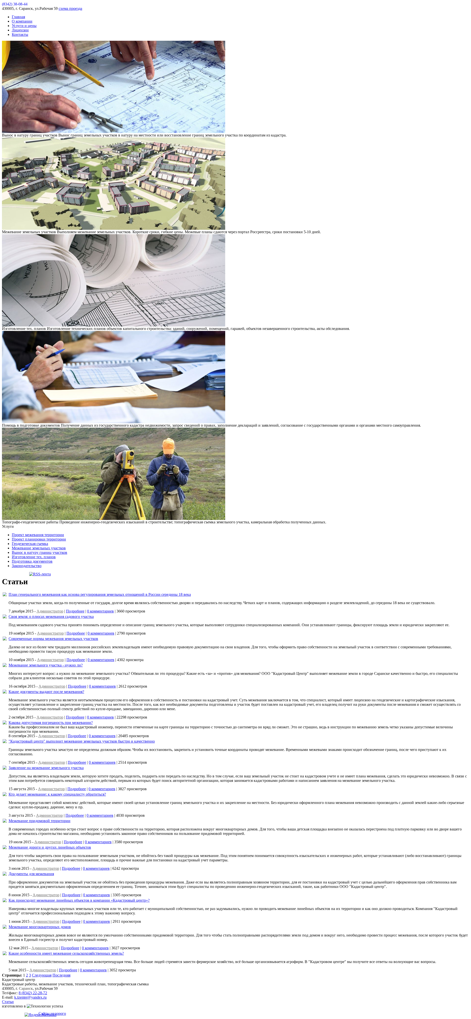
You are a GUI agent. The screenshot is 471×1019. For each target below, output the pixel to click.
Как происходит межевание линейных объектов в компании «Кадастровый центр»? (79, 900)
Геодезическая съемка (30, 544)
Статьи (8, 1002)
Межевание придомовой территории (39, 821)
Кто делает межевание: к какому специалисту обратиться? (57, 794)
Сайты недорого (52, 1013)
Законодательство (26, 566)
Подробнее (75, 611)
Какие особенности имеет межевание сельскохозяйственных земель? (66, 953)
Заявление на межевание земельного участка (46, 768)
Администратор (50, 611)
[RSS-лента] (40, 574)
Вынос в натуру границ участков (39, 552)
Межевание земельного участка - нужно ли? (46, 665)
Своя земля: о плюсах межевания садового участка (51, 616)
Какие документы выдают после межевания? (46, 692)
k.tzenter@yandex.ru (30, 997)
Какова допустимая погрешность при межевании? (51, 722)
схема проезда (70, 8)
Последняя (61, 975)
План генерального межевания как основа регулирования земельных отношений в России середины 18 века (100, 594)
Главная (18, 17)
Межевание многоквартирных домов (40, 927)
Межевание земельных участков (39, 548)
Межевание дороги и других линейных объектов (50, 847)
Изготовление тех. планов (34, 557)
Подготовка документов (32, 561)
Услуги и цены (24, 26)
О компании (22, 21)
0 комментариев (100, 611)
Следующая (42, 975)
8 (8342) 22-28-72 (33, 993)
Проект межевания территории (38, 535)
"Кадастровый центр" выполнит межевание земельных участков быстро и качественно (82, 741)
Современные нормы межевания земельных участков (53, 639)
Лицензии (20, 30)
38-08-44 (14, 4)
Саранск (26, 988)
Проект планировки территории (39, 539)
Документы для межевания (31, 874)
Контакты (20, 34)
